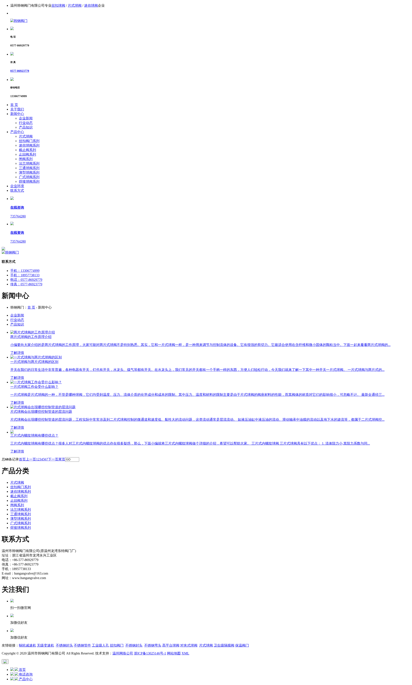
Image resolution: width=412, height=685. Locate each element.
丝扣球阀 (58, 5)
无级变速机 (45, 645)
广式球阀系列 (29, 177)
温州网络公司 (122, 653)
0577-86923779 (19, 70)
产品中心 (17, 132)
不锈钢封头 (64, 645)
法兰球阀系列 (29, 163)
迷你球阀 (91, 5)
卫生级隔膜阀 (224, 645)
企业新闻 (26, 118)
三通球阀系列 (29, 168)
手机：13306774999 (24, 270)
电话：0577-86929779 (26, 279)
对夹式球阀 (188, 645)
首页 (22, 459)
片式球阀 (75, 5)
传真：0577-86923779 (26, 284)
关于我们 (17, 109)
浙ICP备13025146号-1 (150, 653)
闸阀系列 (26, 159)
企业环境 (17, 186)
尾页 (61, 459)
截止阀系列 (27, 150)
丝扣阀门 (117, 645)
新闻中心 (17, 114)
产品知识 (26, 127)
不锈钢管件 (82, 645)
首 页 (14, 105)
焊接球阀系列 (29, 181)
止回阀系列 (27, 154)
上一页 (31, 459)
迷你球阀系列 (29, 145)
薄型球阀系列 (29, 172)
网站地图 (174, 653)
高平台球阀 (170, 645)
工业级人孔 (100, 645)
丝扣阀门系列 (29, 141)
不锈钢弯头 (152, 645)
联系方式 (17, 190)
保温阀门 (242, 645)
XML (185, 653)
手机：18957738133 (24, 275)
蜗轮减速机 (27, 645)
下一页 (53, 459)
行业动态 (26, 123)
